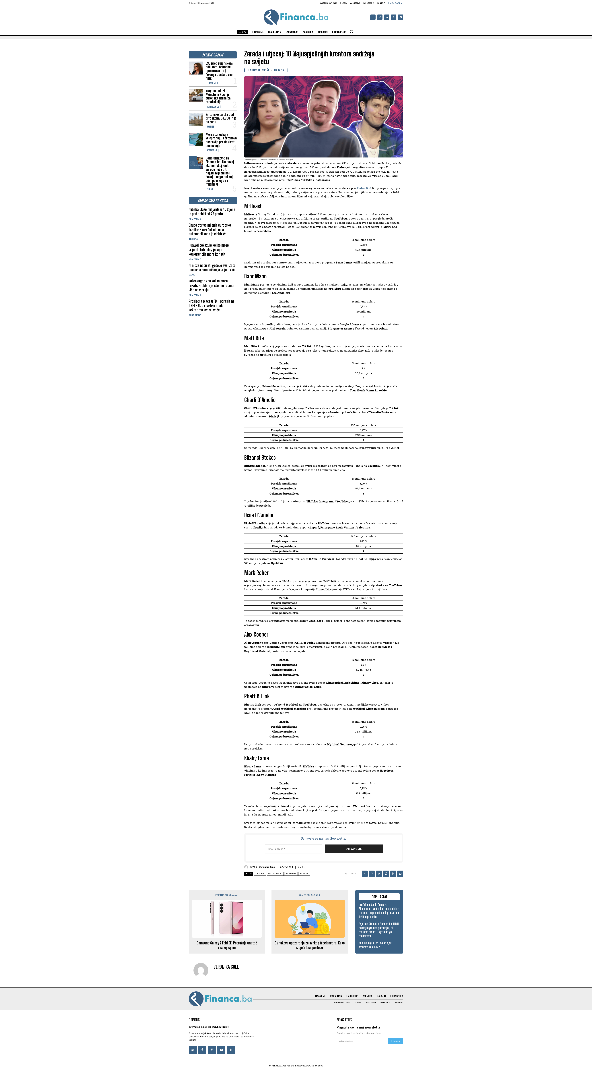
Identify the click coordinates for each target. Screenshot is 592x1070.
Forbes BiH (364, 188)
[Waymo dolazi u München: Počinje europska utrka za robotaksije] (196, 95)
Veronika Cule (267, 867)
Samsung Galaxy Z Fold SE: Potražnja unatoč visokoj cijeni (227, 945)
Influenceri (275, 874)
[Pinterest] (379, 874)
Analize (210, 126)
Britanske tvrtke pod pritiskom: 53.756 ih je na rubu (221, 118)
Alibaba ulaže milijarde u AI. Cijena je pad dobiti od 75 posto (212, 211)
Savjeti (193, 275)
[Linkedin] (386, 17)
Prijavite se (395, 1041)
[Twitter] (231, 1050)
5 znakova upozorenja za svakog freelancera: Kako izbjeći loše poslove (310, 945)
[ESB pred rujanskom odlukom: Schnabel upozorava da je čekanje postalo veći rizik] (196, 68)
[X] (393, 17)
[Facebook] (373, 17)
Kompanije (212, 150)
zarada (304, 874)
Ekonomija (195, 315)
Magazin (279, 70)
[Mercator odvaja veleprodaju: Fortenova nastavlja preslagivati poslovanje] (196, 139)
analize (260, 874)
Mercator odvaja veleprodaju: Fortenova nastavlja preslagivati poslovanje (221, 140)
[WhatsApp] (386, 874)
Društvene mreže (259, 70)
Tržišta (193, 239)
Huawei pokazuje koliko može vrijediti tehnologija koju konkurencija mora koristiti (209, 249)
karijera (291, 874)
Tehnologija (213, 107)
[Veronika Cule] (247, 867)
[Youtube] (400, 17)
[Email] (400, 874)
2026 (209, 189)
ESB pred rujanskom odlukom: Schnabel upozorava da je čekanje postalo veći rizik (219, 70)
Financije (211, 83)
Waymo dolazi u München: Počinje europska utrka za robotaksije (218, 96)
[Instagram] (379, 17)
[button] (351, 31)
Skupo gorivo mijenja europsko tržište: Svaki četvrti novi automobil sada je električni (210, 229)
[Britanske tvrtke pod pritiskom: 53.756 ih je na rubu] (196, 119)
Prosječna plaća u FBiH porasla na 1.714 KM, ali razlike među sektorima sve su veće (211, 305)
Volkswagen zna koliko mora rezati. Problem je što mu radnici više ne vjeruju (211, 285)
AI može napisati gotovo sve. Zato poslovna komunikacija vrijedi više (212, 267)
